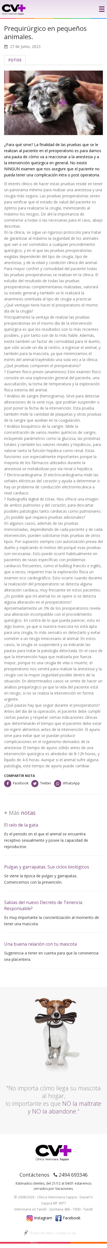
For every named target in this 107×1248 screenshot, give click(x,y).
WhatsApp (71, 783)
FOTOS (15, 60)
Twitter (45, 783)
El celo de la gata (21, 825)
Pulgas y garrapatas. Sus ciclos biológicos (46, 867)
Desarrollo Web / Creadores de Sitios (53, 1234)
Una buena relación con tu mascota (40, 944)
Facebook (21, 783)
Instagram (43, 1217)
